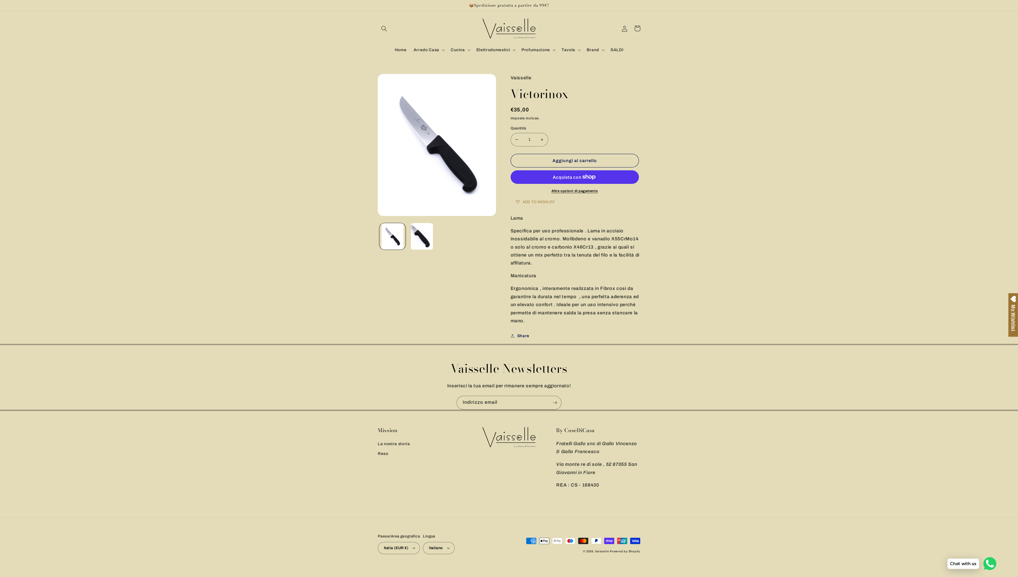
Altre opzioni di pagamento (574, 191)
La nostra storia (394, 443)
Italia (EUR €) (396, 548)
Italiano (436, 548)
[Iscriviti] (555, 403)
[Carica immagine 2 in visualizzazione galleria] (422, 236)
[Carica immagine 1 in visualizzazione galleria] (392, 236)
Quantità (518, 128)
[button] (384, 28)
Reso (383, 453)
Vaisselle (602, 551)
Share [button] (523, 335)
